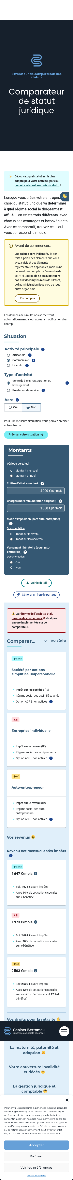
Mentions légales (36, 1175)
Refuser (36, 1156)
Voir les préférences (36, 1167)
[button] (67, 1100)
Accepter (36, 1145)
